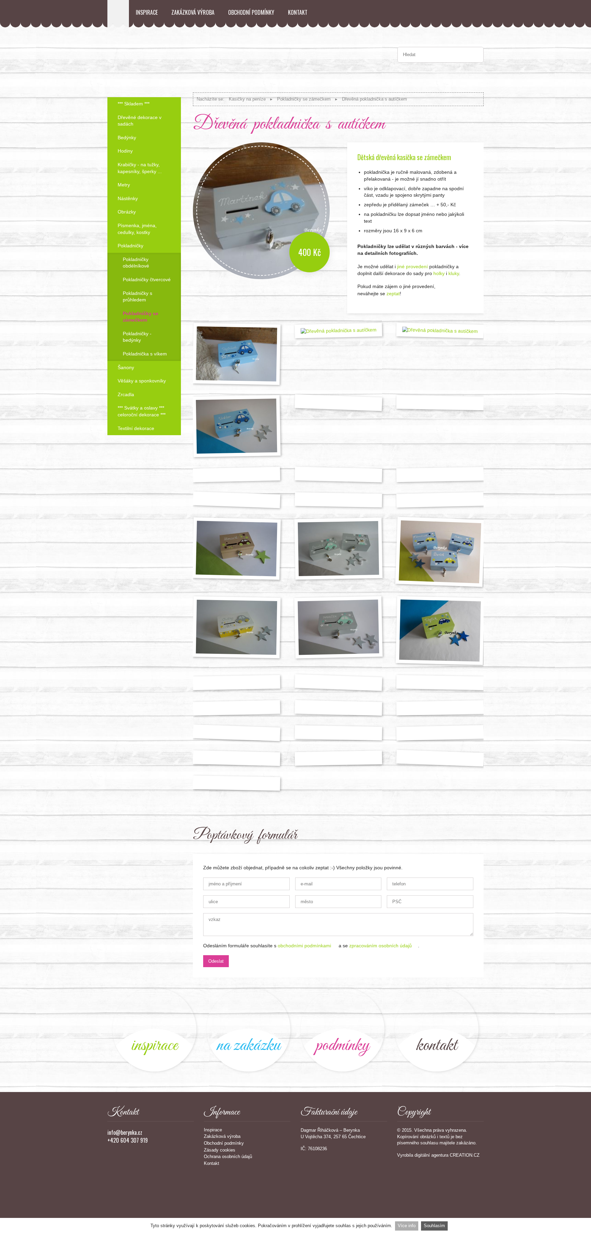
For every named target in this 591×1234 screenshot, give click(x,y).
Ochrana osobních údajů (228, 1156)
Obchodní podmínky (251, 12)
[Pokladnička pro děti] (440, 403)
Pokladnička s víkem (145, 353)
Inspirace (147, 12)
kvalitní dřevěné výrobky (342, 1029)
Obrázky (127, 212)
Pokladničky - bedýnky (137, 337)
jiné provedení (412, 266)
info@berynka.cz (124, 1132)
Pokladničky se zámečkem (304, 99)
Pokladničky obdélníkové (136, 263)
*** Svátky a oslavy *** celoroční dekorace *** (142, 411)
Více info (407, 1225)
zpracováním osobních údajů (380, 945)
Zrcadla (126, 394)
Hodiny (125, 151)
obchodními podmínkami (304, 945)
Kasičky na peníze (247, 99)
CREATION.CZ (465, 1155)
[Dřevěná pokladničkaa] (440, 474)
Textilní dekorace (136, 428)
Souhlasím (434, 1225)
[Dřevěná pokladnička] (236, 627)
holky (438, 273)
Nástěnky (128, 198)
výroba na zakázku (248, 1029)
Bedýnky (127, 137)
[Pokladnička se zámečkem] (338, 733)
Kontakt (297, 12)
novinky (154, 1029)
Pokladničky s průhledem (137, 296)
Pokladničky (130, 245)
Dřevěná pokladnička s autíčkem (374, 99)
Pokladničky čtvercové (147, 279)
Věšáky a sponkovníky (142, 381)
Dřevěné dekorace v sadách (139, 121)
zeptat (393, 293)
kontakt (436, 1029)
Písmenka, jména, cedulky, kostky (137, 229)
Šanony (126, 367)
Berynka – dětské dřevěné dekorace (118, 13)
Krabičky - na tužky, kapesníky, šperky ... (140, 168)
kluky (453, 273)
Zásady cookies (219, 1150)
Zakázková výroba (192, 12)
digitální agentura (431, 1155)
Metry (124, 184)
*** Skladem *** (133, 103)
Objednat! (465, 296)
